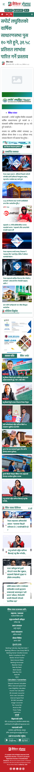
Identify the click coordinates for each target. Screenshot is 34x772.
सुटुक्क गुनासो (19, 10)
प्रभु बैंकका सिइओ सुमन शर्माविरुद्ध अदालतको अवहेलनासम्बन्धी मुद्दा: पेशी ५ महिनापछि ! (15, 378)
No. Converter (17, 705)
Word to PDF (17, 707)
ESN (26, 764)
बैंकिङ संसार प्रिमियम (13, 508)
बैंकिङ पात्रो (9, 10)
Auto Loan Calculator (17, 695)
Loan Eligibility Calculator (17, 688)
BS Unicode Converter (17, 693)
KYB (27, 10)
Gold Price (17, 712)
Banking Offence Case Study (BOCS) (17, 650)
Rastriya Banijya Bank (7, 421)
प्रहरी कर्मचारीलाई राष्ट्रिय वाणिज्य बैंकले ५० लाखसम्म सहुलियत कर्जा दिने (15, 425)
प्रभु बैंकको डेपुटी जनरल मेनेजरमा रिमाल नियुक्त (16, 402)
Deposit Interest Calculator (17, 683)
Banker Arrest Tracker (17, 657)
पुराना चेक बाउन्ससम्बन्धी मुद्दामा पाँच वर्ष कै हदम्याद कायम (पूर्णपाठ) (15, 450)
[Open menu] (32, 14)
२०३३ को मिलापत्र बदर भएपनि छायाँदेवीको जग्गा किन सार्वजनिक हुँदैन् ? (15, 202)
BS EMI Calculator (17, 700)
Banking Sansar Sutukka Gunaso (17, 653)
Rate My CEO (17, 672)
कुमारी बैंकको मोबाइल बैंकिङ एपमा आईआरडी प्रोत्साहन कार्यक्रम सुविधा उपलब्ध (15, 475)
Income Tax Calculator (17, 690)
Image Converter (17, 702)
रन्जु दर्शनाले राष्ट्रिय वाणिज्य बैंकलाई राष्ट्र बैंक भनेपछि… (15, 500)
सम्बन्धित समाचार (12, 152)
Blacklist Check (17, 665)
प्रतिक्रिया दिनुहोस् (11, 311)
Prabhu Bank (5, 374)
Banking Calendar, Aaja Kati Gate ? (17, 648)
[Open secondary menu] (4, 4)
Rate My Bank (17, 667)
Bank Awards (17, 669)
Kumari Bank (5, 470)
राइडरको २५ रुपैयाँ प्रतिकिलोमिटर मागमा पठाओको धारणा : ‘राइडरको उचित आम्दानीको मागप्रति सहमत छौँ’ (16, 227)
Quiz (17, 677)
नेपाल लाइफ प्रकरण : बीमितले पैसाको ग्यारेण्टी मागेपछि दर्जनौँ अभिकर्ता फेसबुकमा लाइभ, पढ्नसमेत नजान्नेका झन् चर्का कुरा (16, 177)
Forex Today (17, 710)
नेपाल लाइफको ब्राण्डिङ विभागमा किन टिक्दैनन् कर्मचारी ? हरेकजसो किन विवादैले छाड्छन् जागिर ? (17, 281)
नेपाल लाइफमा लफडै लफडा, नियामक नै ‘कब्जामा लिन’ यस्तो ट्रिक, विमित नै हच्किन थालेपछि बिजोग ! (15, 254)
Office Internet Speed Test (17, 685)
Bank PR (17, 674)
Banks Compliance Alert (17, 655)
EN (7, 14)
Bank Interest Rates (17, 660)
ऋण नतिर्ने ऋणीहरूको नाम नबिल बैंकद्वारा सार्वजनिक (15, 306)
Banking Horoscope (17, 662)
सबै (31, 508)
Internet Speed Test (17, 698)
